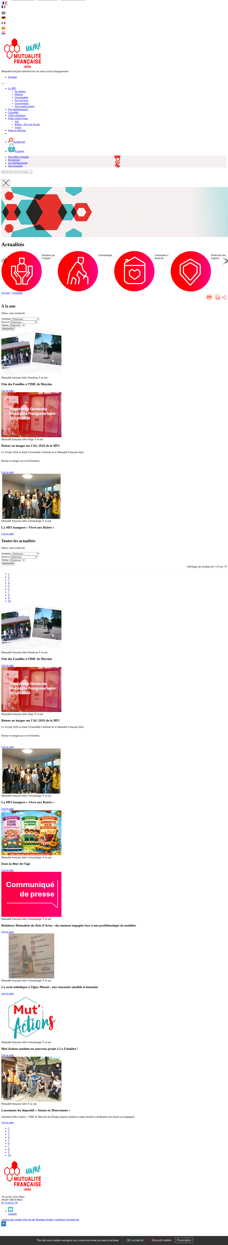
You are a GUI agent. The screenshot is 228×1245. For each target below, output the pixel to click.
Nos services (21, 100)
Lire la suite (7, 390)
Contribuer (59, 1219)
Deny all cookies (161, 1240)
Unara (18, 127)
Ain (17, 121)
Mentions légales (44, 1219)
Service (5, 322)
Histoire (19, 94)
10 (9, 601)
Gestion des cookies (11, 1219)
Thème (5, 325)
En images (20, 91)
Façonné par (72, 1219)
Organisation (21, 97)
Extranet (12, 77)
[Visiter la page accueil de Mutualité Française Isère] (22, 68)
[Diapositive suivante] (225, 261)
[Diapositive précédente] (3, 261)
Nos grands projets (24, 106)
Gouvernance (22, 103)
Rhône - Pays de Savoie (27, 124)
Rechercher (8, 328)
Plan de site (29, 1219)
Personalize (184, 1240)
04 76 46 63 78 (9, 1202)
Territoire (6, 318)
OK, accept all (134, 1240)
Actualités (17, 292)
